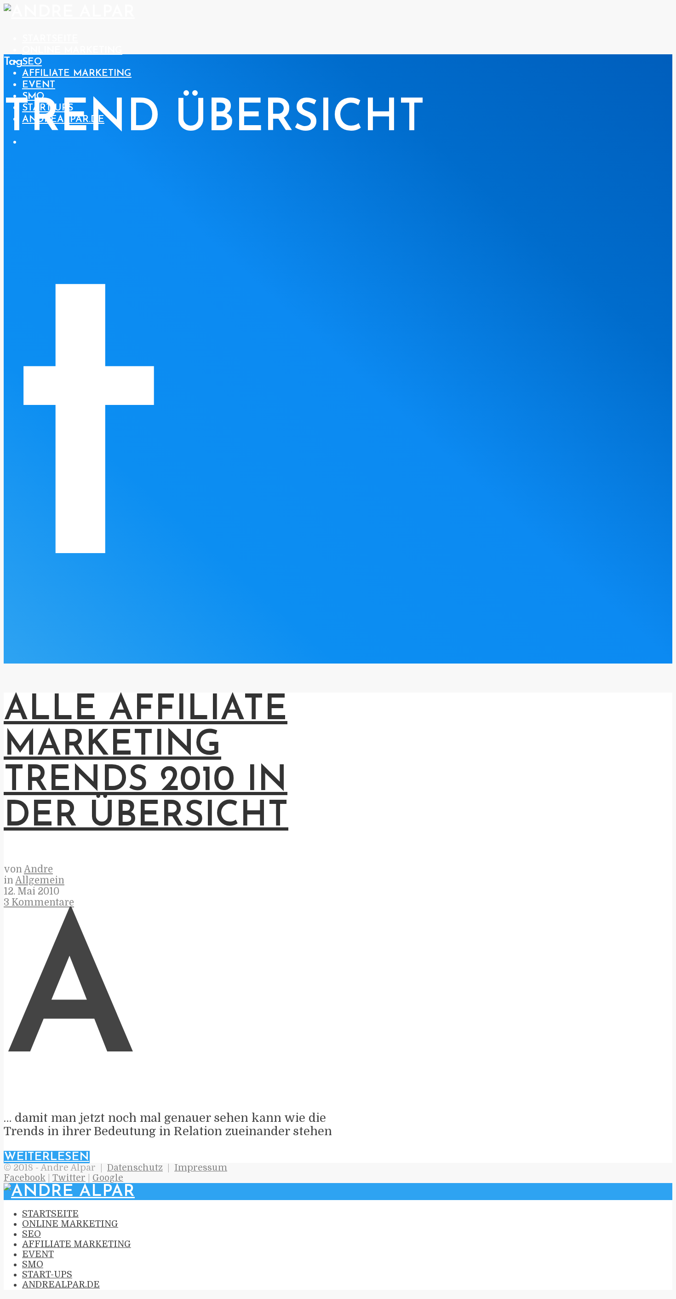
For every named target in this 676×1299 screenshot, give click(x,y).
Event (38, 85)
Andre (38, 869)
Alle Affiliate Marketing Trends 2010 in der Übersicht (146, 763)
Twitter (69, 1178)
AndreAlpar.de (61, 1285)
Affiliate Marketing (77, 73)
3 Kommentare (39, 902)
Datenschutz (135, 1168)
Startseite (50, 39)
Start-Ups (47, 1275)
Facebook (25, 1178)
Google (107, 1178)
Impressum (200, 1168)
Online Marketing (72, 50)
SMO (33, 96)
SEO (32, 62)
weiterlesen (46, 1157)
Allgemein (39, 880)
